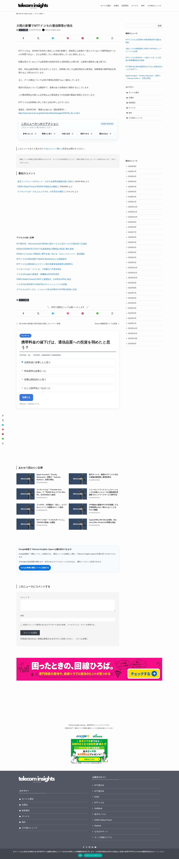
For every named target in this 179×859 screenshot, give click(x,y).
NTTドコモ (99, 803)
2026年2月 (132, 197)
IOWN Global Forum (103, 820)
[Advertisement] (67, 215)
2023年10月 (132, 338)
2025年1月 (132, 262)
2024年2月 (132, 318)
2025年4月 (132, 247)
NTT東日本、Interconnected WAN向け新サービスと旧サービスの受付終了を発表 (51, 244)
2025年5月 (132, 242)
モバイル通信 (23, 30)
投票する (26, 397)
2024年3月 (132, 313)
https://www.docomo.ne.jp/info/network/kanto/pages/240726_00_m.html (49, 113)
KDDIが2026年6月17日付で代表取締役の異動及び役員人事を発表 (45, 249)
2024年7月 (132, 293)
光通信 (131, 98)
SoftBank (98, 808)
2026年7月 (132, 171)
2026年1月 (132, 202)
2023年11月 (132, 333)
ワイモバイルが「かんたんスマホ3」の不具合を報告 (40, 191)
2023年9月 (132, 343)
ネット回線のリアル (103, 837)
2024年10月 (132, 278)
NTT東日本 (99, 785)
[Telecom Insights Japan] (33, 5)
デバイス (132, 108)
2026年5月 (132, 181)
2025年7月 (132, 232)
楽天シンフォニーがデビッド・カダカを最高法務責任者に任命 (44, 181)
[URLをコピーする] (112, 38)
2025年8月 (132, 227)
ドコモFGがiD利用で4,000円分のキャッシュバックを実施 (41, 284)
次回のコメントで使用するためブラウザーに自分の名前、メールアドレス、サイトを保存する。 (59, 625)
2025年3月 (132, 252)
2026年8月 (132, 166)
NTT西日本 (99, 791)
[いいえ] (176, 854)
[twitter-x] (86, 847)
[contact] (95, 847)
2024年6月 (132, 298)
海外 (130, 113)
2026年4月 (132, 187)
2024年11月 (132, 273)
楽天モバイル (100, 814)
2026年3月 (132, 192)
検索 (159, 26)
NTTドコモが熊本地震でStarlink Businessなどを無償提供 (41, 259)
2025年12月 (132, 207)
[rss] (92, 847)
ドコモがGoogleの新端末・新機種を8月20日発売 (37, 274)
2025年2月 (132, 257)
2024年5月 (132, 303)
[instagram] (89, 847)
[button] (23, 38)
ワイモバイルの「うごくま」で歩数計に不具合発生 (38, 269)
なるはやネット (101, 831)
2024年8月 (132, 288)
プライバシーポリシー (93, 855)
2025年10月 (132, 217)
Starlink (97, 826)
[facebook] (84, 847)
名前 (22, 616)
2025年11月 (132, 212)
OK (80, 855)
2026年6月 (132, 176)
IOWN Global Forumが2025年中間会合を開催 (37, 187)
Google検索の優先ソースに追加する (35, 568)
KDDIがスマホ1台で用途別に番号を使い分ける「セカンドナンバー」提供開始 (50, 254)
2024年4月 (132, 308)
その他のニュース (135, 118)
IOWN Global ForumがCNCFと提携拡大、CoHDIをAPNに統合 (43, 279)
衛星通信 (132, 103)
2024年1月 (132, 323)
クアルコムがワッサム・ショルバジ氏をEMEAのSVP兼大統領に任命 (46, 289)
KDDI (96, 797)
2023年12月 (132, 328)
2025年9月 (132, 222)
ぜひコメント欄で (53, 149)
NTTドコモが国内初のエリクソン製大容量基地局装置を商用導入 (44, 264)
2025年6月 (132, 237)
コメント (24, 597)
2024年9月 (132, 283)
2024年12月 (132, 268)
